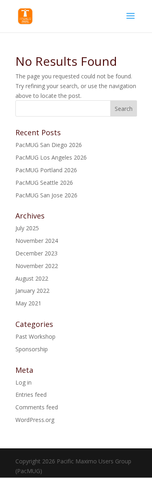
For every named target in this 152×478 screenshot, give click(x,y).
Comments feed (36, 407)
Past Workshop (35, 336)
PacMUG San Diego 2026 (48, 145)
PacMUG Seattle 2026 (44, 182)
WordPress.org (34, 420)
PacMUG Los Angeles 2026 (51, 157)
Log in (23, 382)
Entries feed (31, 394)
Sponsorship (31, 349)
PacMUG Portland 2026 (46, 170)
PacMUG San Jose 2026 (46, 195)
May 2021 (28, 303)
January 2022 (32, 290)
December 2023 (36, 253)
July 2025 (27, 228)
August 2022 (31, 278)
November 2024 (36, 240)
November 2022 (36, 266)
